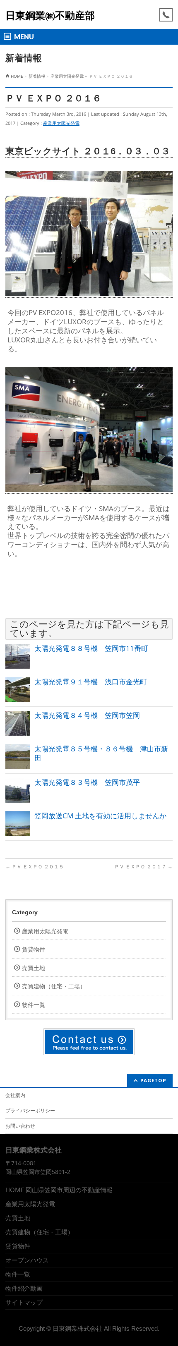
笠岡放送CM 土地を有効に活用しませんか (100, 815)
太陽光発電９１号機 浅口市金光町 (90, 681)
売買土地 (33, 968)
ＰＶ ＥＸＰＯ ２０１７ (143, 866)
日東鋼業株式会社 (77, 1328)
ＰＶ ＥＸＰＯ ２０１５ (37, 866)
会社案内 (15, 1095)
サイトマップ (24, 1302)
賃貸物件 (33, 949)
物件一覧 (33, 1005)
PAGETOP (153, 1080)
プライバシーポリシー (30, 1110)
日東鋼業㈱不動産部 (50, 15)
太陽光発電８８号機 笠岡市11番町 (91, 648)
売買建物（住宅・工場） (54, 986)
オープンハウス (27, 1260)
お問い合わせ (20, 1125)
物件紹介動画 (24, 1288)
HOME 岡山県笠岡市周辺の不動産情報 (59, 1190)
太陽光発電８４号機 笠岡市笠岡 (87, 715)
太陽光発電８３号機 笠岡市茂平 (87, 782)
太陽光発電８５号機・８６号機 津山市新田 (101, 753)
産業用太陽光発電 (61, 123)
